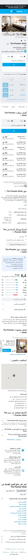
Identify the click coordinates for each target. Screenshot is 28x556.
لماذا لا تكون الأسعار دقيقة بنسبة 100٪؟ (15, 542)
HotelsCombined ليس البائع (18, 536)
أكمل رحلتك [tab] (23, 494)
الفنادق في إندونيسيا (21, 510)
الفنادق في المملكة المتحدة (20, 521)
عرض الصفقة (7, 350)
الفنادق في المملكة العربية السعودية (18, 506)
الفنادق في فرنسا (22, 519)
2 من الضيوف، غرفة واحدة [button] (18, 60)
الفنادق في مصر (22, 517)
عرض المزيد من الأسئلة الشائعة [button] (14, 439)
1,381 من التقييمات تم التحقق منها (11, 51)
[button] (1, 6)
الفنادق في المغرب (22, 502)
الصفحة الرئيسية (21, 549)
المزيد (25, 205)
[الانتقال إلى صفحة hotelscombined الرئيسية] (17, 11)
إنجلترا (25, 552)
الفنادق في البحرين (22, 515)
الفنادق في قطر (22, 504)
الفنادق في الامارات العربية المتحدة (18, 513)
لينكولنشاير (16, 552)
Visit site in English (13, 7)
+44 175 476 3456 (21, 49)
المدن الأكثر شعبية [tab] (10, 490)
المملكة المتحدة (13, 549)
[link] (18, 354)
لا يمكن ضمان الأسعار (16, 531)
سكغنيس (7, 552)
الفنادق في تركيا (22, 508)
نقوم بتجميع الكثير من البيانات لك (17, 539)
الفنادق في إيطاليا (22, 524)
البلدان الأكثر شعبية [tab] (21, 490)
